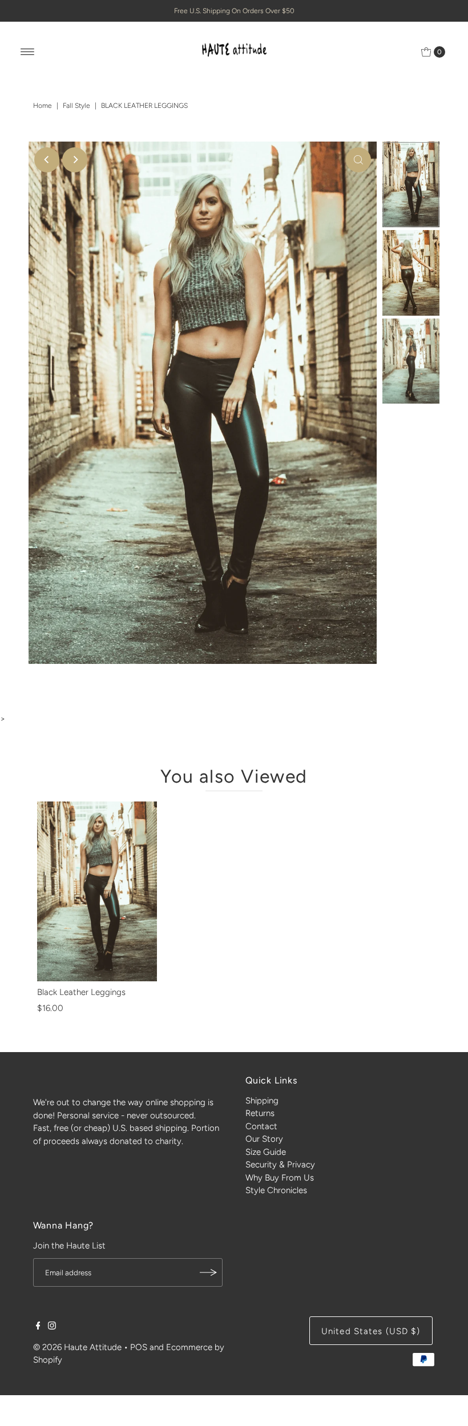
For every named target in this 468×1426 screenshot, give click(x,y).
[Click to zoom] (358, 159)
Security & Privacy (280, 1164)
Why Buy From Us (279, 1178)
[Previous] (46, 159)
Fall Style (76, 106)
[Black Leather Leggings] (97, 891)
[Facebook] (38, 1326)
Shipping (262, 1100)
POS (138, 1347)
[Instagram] (52, 1326)
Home (42, 106)
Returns (260, 1113)
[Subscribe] (208, 1272)
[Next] (74, 159)
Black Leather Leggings (81, 992)
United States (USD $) (371, 1331)
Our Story (264, 1139)
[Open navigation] (28, 52)
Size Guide (265, 1152)
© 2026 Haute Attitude (77, 1347)
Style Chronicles (276, 1190)
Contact (261, 1126)
